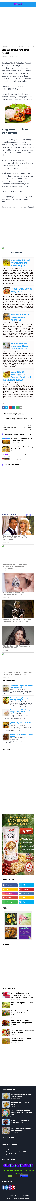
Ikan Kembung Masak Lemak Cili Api (22, 1004)
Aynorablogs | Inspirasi (8, 1149)
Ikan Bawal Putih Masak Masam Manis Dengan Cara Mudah (21, 1023)
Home (3, 46)
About (17, 1195)
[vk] (26, 893)
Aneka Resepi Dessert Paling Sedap (21, 735)
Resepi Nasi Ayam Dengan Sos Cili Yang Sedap (22, 1031)
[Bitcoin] (11, 919)
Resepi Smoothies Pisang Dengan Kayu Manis (20, 711)
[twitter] (26, 885)
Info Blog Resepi (10, 46)
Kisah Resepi (22, 1149)
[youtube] (10, 897)
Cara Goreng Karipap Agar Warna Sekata (21, 1095)
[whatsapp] (10, 902)
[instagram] (10, 893)
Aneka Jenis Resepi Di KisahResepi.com (18, 456)
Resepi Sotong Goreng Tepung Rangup (19, 699)
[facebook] (10, 885)
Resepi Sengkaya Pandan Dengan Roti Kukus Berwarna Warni (22, 1112)
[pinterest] (26, 889)
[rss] (10, 889)
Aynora (5, 56)
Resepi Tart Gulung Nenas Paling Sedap (20, 723)
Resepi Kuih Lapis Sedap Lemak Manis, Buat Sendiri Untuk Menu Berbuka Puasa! (22, 995)
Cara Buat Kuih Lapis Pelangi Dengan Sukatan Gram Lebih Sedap (22, 1013)
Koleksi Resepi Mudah (23, 1198)
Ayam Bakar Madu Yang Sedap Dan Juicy (20, 1121)
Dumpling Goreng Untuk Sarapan (20, 1103)
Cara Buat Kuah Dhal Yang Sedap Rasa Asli (21, 1039)
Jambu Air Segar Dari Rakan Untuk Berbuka (21, 687)
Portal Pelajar (22, 1151)
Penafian (25, 1195)
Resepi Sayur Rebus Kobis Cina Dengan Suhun (21, 1129)
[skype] (26, 902)
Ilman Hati (5, 1151)
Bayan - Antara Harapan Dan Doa (9, 1154)
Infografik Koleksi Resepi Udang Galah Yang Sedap (22, 448)
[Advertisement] (18, 28)
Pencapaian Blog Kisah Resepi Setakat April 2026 (21, 440)
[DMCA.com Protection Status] (14, 1177)
